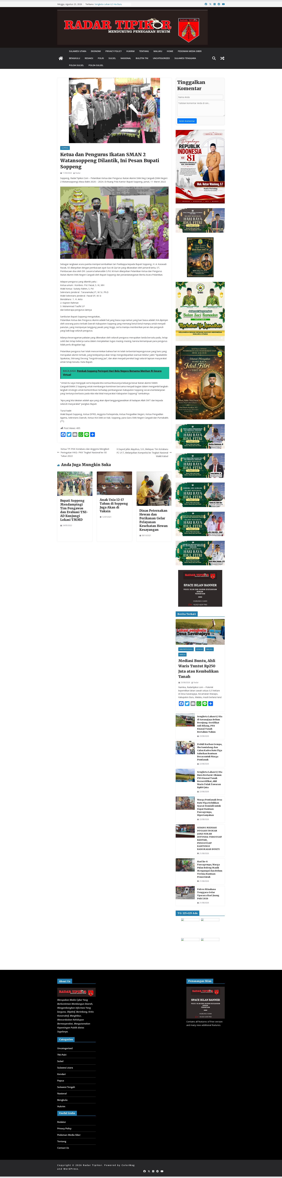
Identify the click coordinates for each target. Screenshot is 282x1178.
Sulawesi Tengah (66, 1087)
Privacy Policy (113, 51)
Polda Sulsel (76, 65)
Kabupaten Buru (186, 649)
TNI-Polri (61, 1054)
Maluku (157, 51)
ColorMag (128, 1165)
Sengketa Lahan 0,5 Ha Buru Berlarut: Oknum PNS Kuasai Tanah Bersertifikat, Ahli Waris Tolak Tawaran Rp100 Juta (209, 780)
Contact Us (63, 1147)
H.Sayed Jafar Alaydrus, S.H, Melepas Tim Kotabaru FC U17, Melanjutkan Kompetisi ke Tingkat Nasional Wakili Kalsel (142, 453)
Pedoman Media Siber (190, 51)
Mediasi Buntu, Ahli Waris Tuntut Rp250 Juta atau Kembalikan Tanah (198, 669)
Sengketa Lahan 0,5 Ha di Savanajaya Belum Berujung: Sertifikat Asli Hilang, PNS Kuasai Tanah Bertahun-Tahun (209, 724)
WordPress (70, 1168)
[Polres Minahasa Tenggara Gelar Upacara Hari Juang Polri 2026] (185, 896)
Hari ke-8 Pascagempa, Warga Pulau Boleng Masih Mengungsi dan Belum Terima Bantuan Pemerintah (209, 869)
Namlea (182, 655)
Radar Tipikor (92, 1165)
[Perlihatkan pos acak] (222, 58)
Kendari (61, 1074)
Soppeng (65, 148)
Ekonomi (96, 51)
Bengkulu (74, 58)
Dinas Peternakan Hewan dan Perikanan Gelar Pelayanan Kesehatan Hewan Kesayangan (153, 520)
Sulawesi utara (77, 51)
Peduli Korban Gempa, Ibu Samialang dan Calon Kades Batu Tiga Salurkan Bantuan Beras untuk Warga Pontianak (209, 752)
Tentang (144, 51)
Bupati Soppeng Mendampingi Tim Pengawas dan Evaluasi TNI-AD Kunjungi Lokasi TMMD (74, 510)
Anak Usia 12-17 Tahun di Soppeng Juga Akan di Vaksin (114, 505)
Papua (60, 1080)
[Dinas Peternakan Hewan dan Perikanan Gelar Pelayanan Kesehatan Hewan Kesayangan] (154, 473)
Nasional (126, 58)
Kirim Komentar (187, 120)
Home (170, 51)
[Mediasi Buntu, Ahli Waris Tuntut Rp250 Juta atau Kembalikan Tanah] (200, 632)
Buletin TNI (142, 58)
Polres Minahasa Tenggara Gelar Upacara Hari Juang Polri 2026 (208, 894)
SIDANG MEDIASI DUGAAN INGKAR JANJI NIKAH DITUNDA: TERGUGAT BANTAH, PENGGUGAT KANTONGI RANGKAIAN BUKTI (209, 838)
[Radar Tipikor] (60, 58)
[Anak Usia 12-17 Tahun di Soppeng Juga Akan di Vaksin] (114, 473)
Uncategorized (161, 58)
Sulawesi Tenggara (185, 58)
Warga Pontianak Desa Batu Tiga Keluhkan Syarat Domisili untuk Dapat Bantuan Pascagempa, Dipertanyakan (209, 807)
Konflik (199, 649)
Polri (101, 58)
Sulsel (112, 58)
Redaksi (89, 58)
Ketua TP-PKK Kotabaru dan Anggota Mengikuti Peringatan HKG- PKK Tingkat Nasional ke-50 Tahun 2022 (85, 452)
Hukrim (130, 51)
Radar (77, 173)
